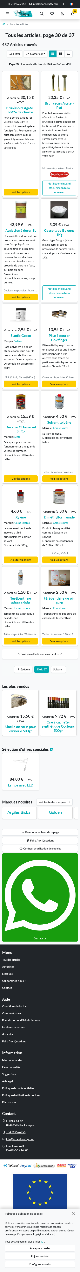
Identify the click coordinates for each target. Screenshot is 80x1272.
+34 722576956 (15, 1132)
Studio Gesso (21, 335)
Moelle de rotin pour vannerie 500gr (20, 728)
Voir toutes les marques (53, 802)
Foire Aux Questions (14, 1041)
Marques (7, 974)
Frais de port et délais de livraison (21, 1020)
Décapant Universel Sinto (20, 429)
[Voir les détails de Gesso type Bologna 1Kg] (59, 209)
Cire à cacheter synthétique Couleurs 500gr (58, 726)
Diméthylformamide (59, 517)
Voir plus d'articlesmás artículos (40, 654)
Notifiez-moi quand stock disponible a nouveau (59, 187)
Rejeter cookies (40, 1256)
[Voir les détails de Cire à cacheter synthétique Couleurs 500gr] (58, 701)
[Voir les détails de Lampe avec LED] (21, 764)
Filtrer (16, 54)
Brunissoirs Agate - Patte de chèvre (20, 110)
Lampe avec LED (20, 785)
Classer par (36, 54)
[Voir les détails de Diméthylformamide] (59, 496)
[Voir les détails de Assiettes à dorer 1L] (21, 209)
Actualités (8, 966)
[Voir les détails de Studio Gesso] (21, 315)
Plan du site (9, 1102)
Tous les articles (11, 959)
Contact (7, 988)
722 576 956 (18, 4)
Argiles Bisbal (19, 812)
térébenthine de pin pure (59, 600)
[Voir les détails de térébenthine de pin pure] (59, 577)
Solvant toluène (59, 422)
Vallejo (18, 341)
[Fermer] (74, 1213)
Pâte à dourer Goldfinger (59, 337)
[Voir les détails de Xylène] (21, 496)
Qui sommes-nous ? (13, 981)
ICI (42, 1241)
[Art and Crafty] (24, 13)
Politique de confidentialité (18, 1088)
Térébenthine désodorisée (20, 600)
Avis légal (7, 1081)
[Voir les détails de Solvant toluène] (59, 401)
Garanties (7, 1034)
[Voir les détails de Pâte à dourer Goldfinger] (59, 315)
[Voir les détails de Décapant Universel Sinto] (21, 401)
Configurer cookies (40, 1264)
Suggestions (9, 1074)
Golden (55, 812)
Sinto (17, 436)
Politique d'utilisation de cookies (21, 1095)
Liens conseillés (11, 1067)
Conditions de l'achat (14, 1006)
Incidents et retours (13, 1027)
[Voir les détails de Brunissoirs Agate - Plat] (59, 82)
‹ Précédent (23, 669)
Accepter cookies (40, 1248)
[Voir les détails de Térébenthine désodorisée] (21, 577)
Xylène (21, 517)
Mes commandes (12, 1060)
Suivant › (58, 669)
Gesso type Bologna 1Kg (59, 232)
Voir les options (21, 192)
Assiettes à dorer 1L (20, 230)
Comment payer (11, 1013)
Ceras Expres (60, 428)
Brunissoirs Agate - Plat (59, 105)
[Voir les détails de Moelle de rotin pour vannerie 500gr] (20, 701)
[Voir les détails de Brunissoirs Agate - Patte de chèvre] (21, 82)
